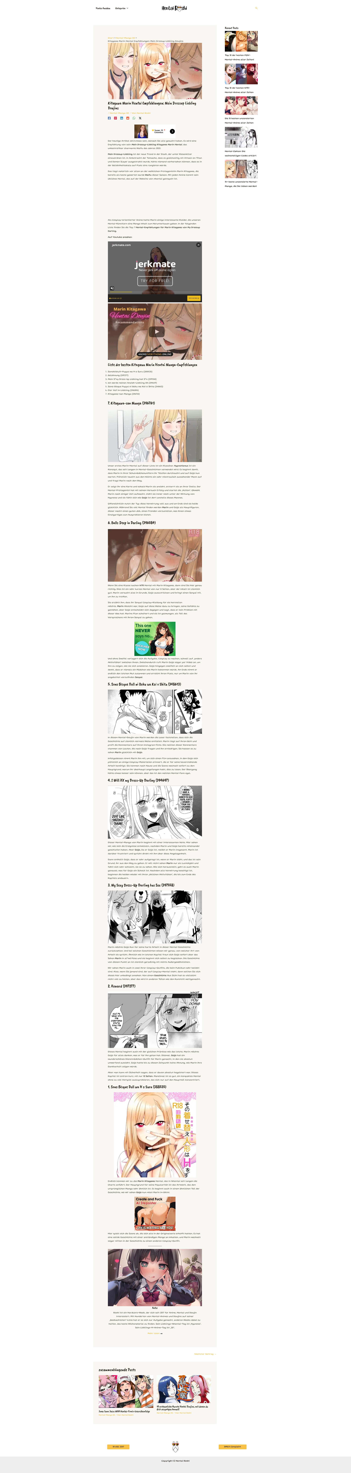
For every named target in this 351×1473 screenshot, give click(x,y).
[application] (126, 8)
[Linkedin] (121, 118)
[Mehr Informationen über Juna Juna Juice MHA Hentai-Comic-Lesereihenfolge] (126, 1392)
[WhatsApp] (134, 118)
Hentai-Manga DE (119, 113)
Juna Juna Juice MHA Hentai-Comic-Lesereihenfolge (124, 1411)
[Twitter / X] (140, 118)
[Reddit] (127, 118)
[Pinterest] (115, 118)
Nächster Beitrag (205, 1354)
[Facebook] (109, 118)
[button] (256, 8)
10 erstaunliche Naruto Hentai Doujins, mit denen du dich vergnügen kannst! (182, 1408)
